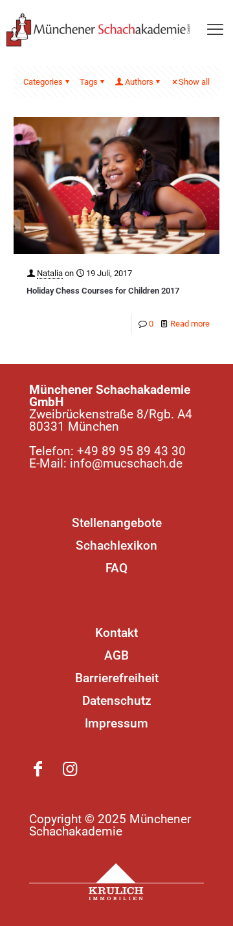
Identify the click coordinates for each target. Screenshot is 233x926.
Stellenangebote (117, 522)
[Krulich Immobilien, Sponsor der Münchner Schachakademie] (116, 882)
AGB (116, 655)
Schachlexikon (116, 545)
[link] (116, 882)
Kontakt (116, 632)
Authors (139, 82)
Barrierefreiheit (117, 678)
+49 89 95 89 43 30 (131, 451)
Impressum (116, 723)
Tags (89, 82)
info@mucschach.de (126, 463)
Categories (43, 82)
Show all (194, 82)
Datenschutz (116, 700)
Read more (190, 323)
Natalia (50, 273)
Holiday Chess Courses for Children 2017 (103, 291)
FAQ (116, 568)
